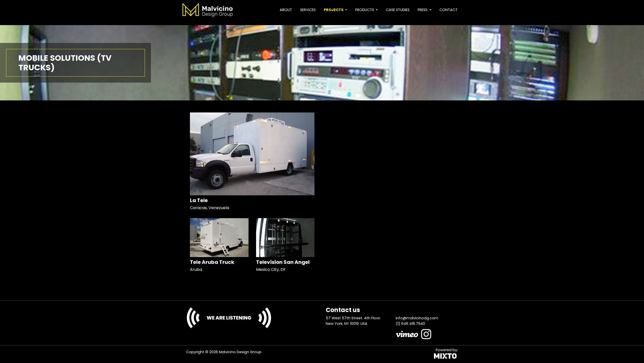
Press (423, 9)
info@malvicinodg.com (417, 318)
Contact (448, 9)
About (286, 9)
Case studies (398, 9)
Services (308, 9)
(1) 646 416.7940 (410, 323)
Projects (334, 9)
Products (365, 9)
